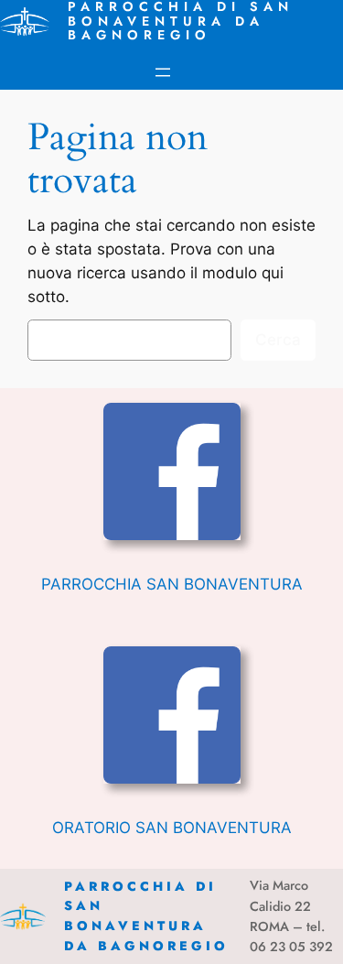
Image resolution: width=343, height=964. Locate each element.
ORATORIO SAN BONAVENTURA (172, 827)
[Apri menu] (163, 72)
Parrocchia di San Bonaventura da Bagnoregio (146, 916)
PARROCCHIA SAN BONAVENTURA (172, 584)
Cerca (278, 339)
